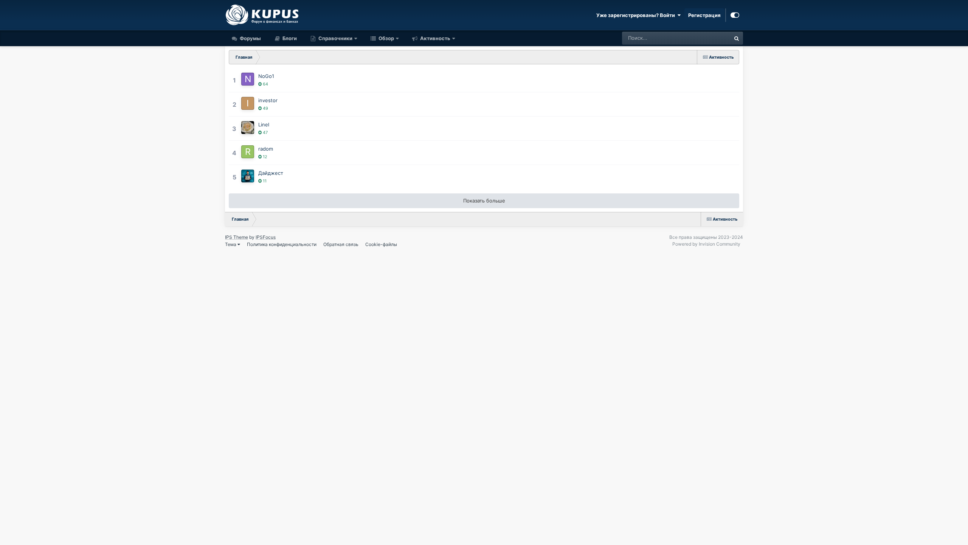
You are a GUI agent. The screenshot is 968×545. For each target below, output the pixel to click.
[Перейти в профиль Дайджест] (247, 176)
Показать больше (484, 201)
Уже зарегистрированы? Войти (636, 15)
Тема (231, 244)
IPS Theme (236, 237)
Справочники (335, 38)
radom (265, 149)
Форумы (250, 38)
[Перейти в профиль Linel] (247, 127)
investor (268, 100)
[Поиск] (736, 38)
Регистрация (704, 15)
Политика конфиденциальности (281, 244)
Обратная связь (340, 244)
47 (265, 132)
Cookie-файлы (381, 244)
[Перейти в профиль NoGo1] (247, 79)
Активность (434, 38)
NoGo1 (266, 76)
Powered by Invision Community (706, 244)
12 (264, 156)
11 (264, 181)
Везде (713, 38)
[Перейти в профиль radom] (247, 151)
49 (265, 108)
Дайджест (270, 173)
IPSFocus (266, 237)
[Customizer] (735, 15)
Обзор (385, 38)
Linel (263, 124)
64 (265, 84)
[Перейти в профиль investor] (247, 103)
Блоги (289, 38)
